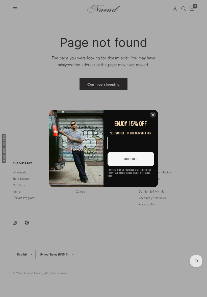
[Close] (153, 115)
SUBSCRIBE (130, 159)
